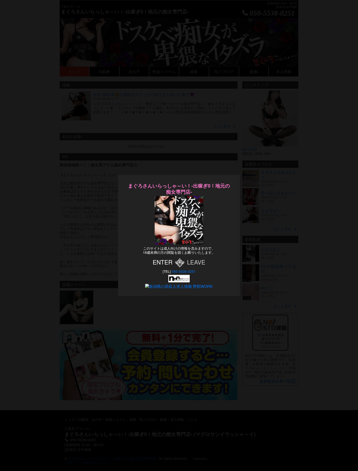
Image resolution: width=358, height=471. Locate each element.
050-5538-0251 (184, 271)
